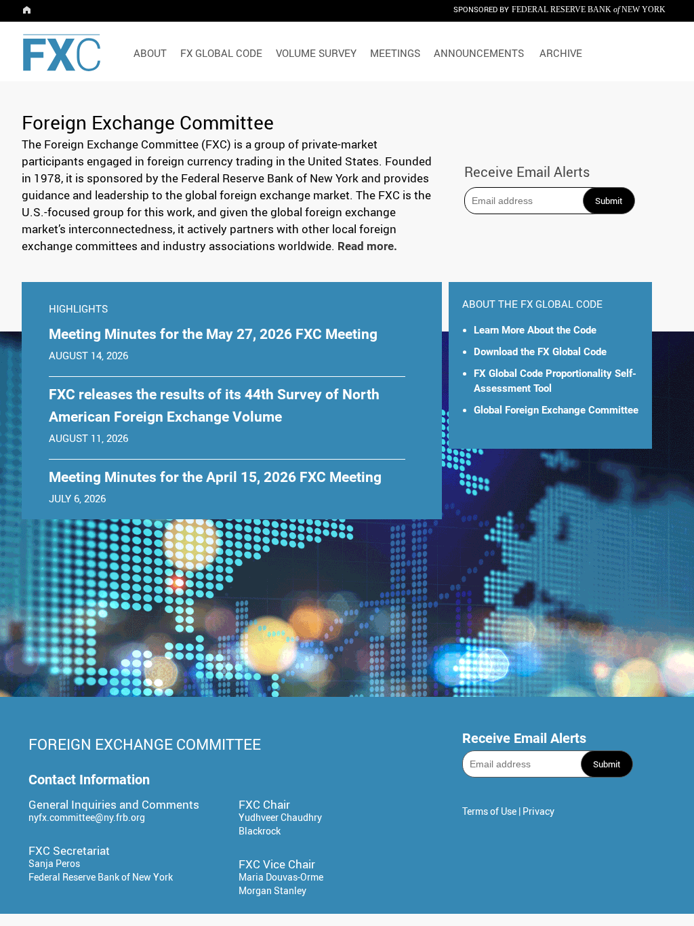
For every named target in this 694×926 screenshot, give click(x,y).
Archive (560, 53)
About (150, 53)
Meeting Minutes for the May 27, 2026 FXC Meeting (213, 334)
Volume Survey (316, 53)
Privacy (538, 811)
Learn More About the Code (535, 330)
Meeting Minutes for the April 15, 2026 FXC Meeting (215, 477)
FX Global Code (221, 53)
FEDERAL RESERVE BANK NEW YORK (589, 9)
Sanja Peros (54, 863)
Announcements (479, 53)
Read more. (367, 246)
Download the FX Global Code (540, 352)
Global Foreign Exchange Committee (556, 410)
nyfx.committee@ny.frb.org (86, 817)
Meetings (395, 53)
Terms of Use (489, 811)
